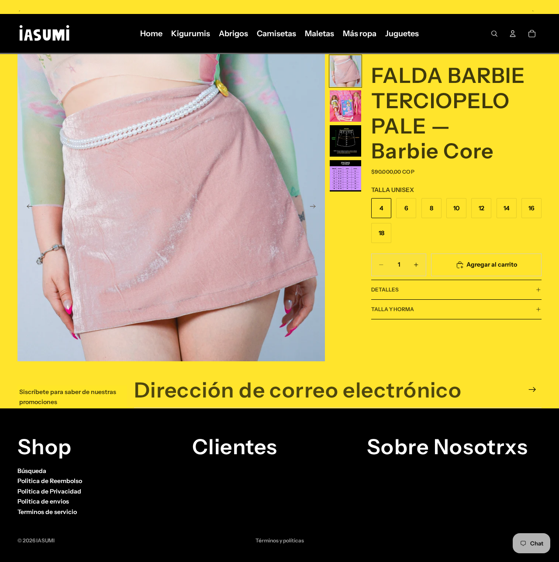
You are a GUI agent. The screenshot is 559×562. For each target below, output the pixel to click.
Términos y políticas (279, 540)
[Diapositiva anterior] (27, 207)
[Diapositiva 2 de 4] (345, 106)
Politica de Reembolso (49, 481)
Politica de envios (43, 501)
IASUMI (45, 540)
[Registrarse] (532, 389)
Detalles (385, 289)
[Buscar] (494, 33)
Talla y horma (392, 309)
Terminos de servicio (47, 511)
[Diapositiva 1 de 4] (345, 71)
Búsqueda (31, 471)
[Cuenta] (512, 33)
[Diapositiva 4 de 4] (345, 176)
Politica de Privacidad (49, 491)
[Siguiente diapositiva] (315, 207)
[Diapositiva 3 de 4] (345, 141)
